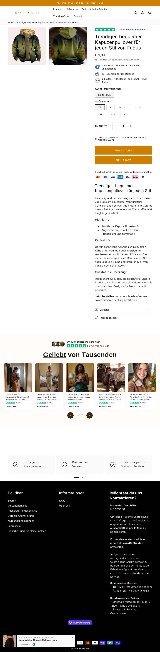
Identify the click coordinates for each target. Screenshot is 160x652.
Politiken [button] (16, 493)
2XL (100, 114)
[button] (58, 9)
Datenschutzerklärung (21, 515)
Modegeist (84, 648)
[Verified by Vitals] (33, 644)
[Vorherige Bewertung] (70, 415)
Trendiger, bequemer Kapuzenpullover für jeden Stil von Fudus (47, 22)
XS (99, 107)
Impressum (14, 526)
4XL (126, 114)
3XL (113, 114)
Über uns (64, 505)
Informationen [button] (72, 493)
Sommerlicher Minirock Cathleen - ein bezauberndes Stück (38, 640)
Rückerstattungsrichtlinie (22, 510)
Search (12, 500)
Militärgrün (104, 94)
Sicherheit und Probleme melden (27, 531)
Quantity (101, 126)
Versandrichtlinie (17, 505)
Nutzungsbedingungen (21, 520)
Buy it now (123, 160)
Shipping (113, 60)
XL (140, 107)
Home (10, 22)
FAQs (62, 500)
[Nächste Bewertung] (89, 415)
